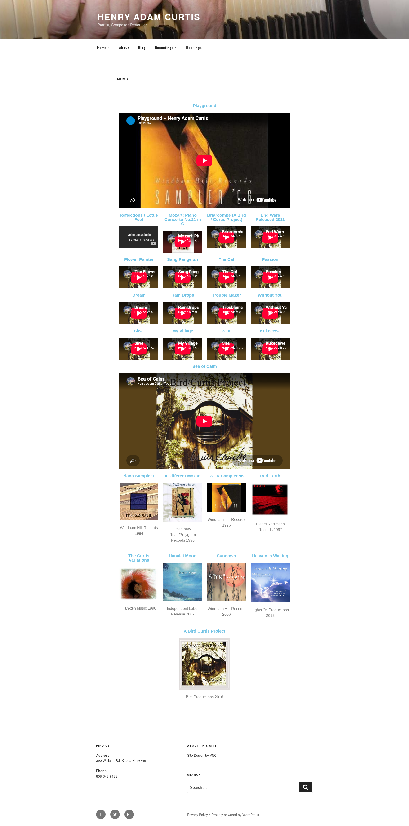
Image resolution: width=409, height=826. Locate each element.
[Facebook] (101, 814)
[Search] (305, 787)
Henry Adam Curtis (149, 16)
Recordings (164, 47)
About (124, 47)
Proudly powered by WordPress (235, 814)
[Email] (129, 814)
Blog (142, 47)
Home (101, 47)
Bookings (194, 47)
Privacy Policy (197, 814)
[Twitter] (115, 814)
